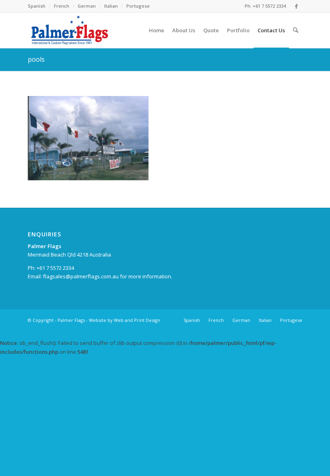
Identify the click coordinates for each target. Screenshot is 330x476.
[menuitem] (39, 6)
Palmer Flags (71, 320)
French (61, 6)
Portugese (138, 6)
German (87, 6)
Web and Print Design (137, 320)
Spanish (36, 6)
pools (36, 59)
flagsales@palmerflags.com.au (81, 276)
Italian (111, 6)
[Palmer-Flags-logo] (70, 30)
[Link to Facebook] (296, 6)
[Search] (295, 30)
